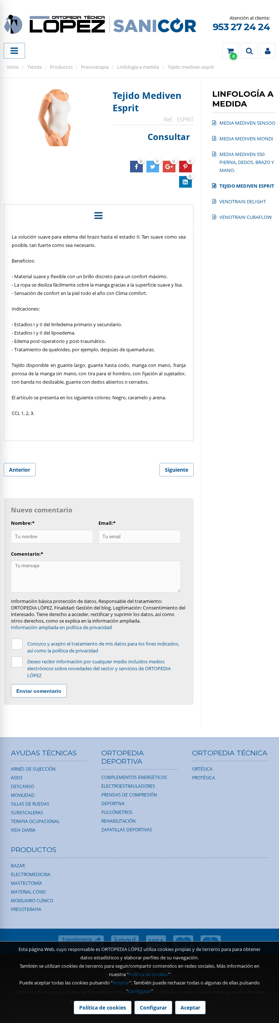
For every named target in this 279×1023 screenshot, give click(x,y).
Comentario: (27, 554)
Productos (61, 67)
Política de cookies (148, 974)
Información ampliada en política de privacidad (61, 627)
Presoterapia (95, 67)
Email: (107, 523)
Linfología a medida (138, 67)
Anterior (19, 469)
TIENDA (34, 67)
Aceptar (121, 982)
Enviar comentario (38, 691)
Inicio (13, 67)
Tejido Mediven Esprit (190, 67)
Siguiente (176, 469)
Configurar (139, 991)
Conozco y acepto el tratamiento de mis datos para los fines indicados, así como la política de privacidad (103, 647)
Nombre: (23, 523)
